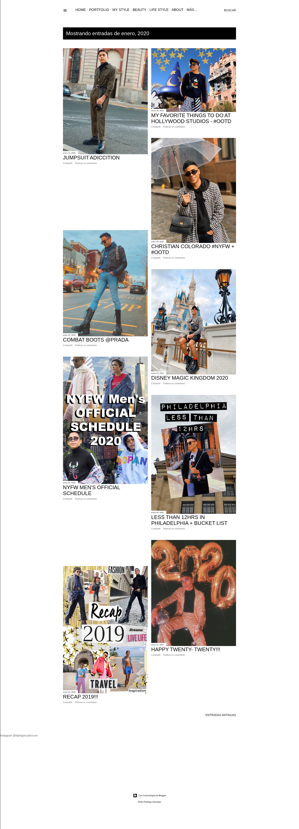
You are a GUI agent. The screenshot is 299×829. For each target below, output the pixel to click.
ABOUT (177, 10)
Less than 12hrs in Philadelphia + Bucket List (189, 520)
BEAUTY (139, 10)
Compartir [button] (67, 163)
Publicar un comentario (86, 163)
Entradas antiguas (221, 715)
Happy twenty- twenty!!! (185, 649)
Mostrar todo (212, 33)
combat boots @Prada (96, 340)
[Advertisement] (105, 197)
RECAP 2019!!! (80, 697)
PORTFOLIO (99, 10)
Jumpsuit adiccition (91, 157)
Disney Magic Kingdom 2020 (189, 378)
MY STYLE (120, 10)
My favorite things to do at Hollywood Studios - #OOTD (191, 118)
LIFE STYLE (159, 10)
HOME (80, 10)
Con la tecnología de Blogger (152, 795)
